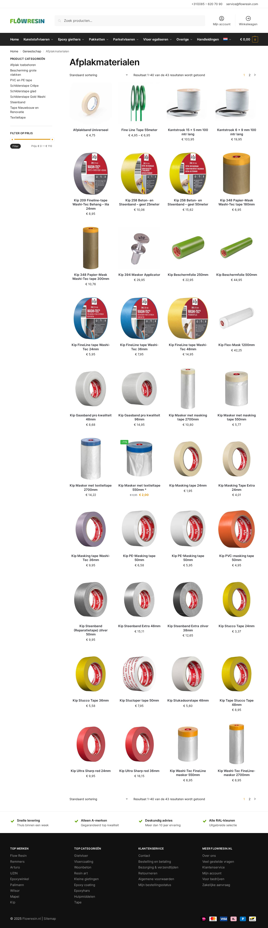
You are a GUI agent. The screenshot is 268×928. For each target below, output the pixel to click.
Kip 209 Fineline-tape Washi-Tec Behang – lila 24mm (90, 204)
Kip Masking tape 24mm (188, 485)
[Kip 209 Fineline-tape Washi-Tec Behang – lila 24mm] (90, 173)
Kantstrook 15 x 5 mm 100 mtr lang (188, 132)
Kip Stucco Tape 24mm (236, 626)
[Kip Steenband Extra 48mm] (139, 599)
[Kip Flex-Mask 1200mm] (236, 318)
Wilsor (15, 891)
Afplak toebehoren (23, 65)
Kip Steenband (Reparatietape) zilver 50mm (91, 630)
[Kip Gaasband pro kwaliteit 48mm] (90, 388)
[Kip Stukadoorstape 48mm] (188, 674)
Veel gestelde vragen (218, 862)
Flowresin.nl (31, 919)
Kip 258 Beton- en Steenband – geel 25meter (139, 202)
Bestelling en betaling (154, 862)
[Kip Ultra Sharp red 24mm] (90, 744)
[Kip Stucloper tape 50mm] (139, 674)
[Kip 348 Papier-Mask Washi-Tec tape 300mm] (90, 248)
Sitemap (50, 919)
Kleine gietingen (86, 879)
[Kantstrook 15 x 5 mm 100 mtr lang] (188, 103)
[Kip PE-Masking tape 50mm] (139, 529)
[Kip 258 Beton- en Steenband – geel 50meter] (188, 173)
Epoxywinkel (19, 879)
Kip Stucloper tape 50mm (139, 700)
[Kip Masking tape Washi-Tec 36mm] (90, 529)
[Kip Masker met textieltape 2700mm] (90, 459)
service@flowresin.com (242, 4)
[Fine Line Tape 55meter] (139, 103)
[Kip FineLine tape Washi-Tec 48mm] (188, 318)
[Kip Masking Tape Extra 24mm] (236, 459)
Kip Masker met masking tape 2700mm (188, 417)
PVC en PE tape (21, 80)
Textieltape (18, 117)
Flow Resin (18, 856)
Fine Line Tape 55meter (139, 130)
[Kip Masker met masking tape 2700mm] (188, 388)
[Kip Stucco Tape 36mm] (90, 674)
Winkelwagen (248, 24)
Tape (78, 902)
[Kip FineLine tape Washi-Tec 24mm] (90, 318)
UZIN (14, 873)
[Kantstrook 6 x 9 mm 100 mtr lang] (236, 103)
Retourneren (147, 873)
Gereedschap (32, 51)
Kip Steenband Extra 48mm (139, 626)
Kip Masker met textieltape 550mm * (139, 487)
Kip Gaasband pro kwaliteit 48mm (91, 417)
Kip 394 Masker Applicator (139, 275)
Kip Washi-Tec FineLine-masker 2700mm (236, 773)
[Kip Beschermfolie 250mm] (188, 248)
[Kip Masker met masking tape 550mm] (236, 388)
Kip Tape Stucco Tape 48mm (237, 702)
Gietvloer (81, 856)
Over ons (209, 856)
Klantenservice (213, 867)
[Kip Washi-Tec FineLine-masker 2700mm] (236, 744)
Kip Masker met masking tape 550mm (237, 417)
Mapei (14, 897)
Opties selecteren (139, 144)
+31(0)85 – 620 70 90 (207, 4)
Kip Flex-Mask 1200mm (236, 345)
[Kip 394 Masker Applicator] (139, 248)
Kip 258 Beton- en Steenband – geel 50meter (188, 202)
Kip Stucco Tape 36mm (91, 700)
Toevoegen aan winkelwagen (91, 144)
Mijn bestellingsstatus (154, 885)
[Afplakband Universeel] (90, 103)
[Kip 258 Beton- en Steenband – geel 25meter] (139, 173)
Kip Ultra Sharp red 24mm (91, 771)
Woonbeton (82, 867)
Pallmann (17, 885)
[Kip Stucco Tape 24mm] (236, 599)
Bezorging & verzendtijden (158, 867)
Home (14, 51)
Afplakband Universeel (90, 130)
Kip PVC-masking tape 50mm (236, 558)
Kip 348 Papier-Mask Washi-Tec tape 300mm (90, 277)
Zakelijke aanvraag (216, 885)
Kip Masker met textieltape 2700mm (91, 487)
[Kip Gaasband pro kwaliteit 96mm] (139, 388)
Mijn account (222, 24)
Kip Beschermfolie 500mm (236, 275)
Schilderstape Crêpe (24, 85)
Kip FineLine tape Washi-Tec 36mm (139, 347)
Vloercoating (83, 862)
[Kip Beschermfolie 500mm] (236, 248)
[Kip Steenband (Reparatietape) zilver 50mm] (90, 599)
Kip (12, 902)
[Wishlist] (105, 88)
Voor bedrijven (213, 879)
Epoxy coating (84, 885)
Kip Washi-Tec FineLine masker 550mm (188, 773)
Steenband (17, 102)
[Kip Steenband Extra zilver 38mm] (188, 599)
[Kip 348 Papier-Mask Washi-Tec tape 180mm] (236, 173)
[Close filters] (53, 59)
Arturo (15, 867)
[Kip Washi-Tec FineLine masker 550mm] (188, 744)
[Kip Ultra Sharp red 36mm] (139, 744)
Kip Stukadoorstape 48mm (188, 700)
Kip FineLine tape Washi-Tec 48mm (188, 347)
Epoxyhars (82, 891)
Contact (144, 856)
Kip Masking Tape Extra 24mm (236, 487)
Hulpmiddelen (84, 897)
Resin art (81, 873)
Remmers (17, 862)
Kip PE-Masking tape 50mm (139, 558)
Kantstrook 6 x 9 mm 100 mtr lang (236, 132)
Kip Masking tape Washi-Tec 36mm (90, 558)
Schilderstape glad (23, 91)
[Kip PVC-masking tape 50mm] (236, 529)
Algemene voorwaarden (156, 879)
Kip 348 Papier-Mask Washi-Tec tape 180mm (236, 202)
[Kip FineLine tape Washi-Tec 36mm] (139, 318)
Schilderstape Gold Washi (27, 96)
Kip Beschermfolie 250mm (188, 275)
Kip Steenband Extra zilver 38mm (188, 628)
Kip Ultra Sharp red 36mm (139, 771)
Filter (15, 146)
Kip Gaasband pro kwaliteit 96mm (139, 417)
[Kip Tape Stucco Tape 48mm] (236, 674)
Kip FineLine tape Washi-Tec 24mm (91, 347)
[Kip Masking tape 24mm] (188, 459)
